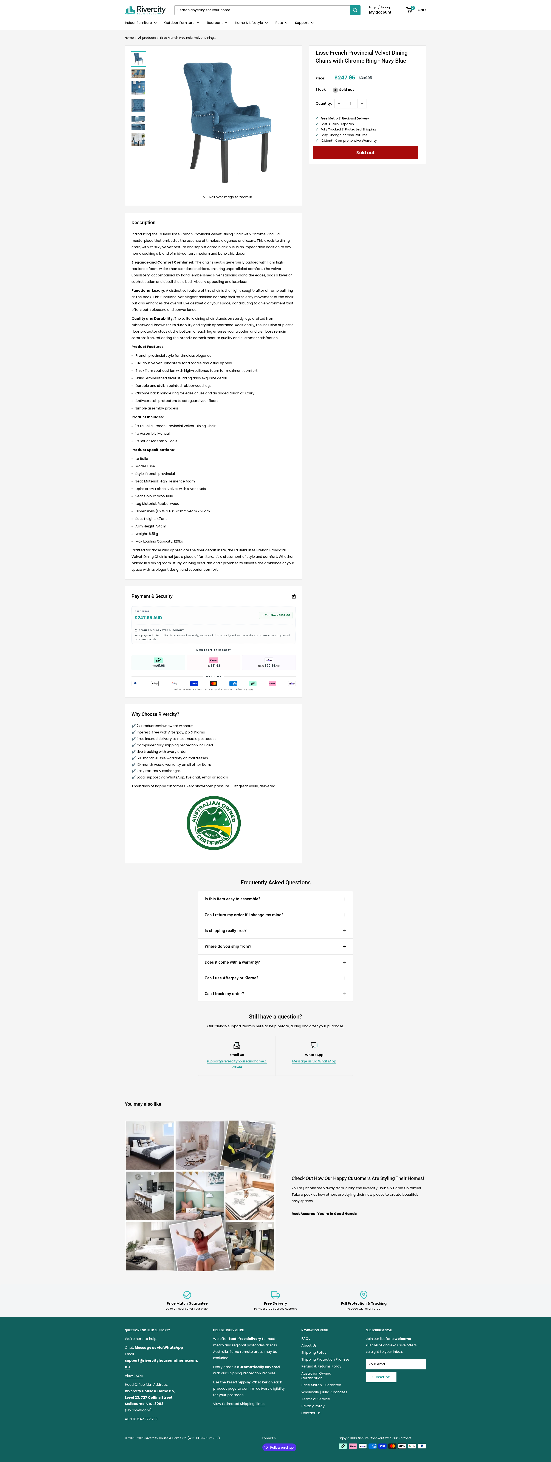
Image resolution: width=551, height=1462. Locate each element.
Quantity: (324, 103)
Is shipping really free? (225, 930)
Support (302, 22)
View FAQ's (134, 1375)
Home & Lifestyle (249, 22)
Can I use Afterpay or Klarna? (231, 977)
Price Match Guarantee (321, 1385)
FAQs (305, 1338)
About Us (309, 1345)
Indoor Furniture (138, 22)
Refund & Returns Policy (321, 1366)
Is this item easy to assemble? (232, 898)
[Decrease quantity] (339, 103)
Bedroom (215, 22)
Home (129, 38)
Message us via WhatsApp (314, 1061)
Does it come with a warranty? (232, 962)
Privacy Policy (313, 1406)
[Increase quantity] (362, 103)
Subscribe (381, 1377)
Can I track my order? (224, 993)
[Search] (355, 10)
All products (147, 38)
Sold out (365, 153)
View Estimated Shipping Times (239, 1403)
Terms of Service (315, 1399)
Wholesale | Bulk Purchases (324, 1392)
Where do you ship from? (228, 946)
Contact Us (310, 1413)
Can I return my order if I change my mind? (244, 914)
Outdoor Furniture (179, 22)
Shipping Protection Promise (325, 1359)
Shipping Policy (314, 1352)
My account (380, 12)
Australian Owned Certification (316, 1376)
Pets (279, 22)
